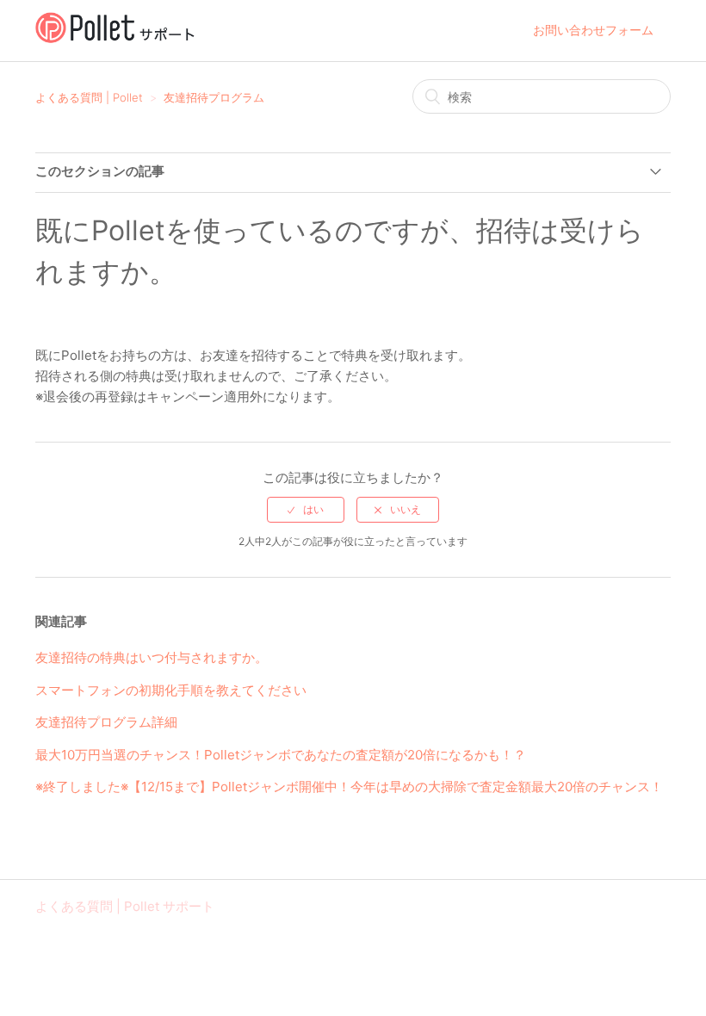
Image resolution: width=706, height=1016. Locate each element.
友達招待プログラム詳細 (106, 722)
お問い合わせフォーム (593, 29)
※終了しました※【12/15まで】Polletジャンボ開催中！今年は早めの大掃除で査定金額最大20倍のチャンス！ (349, 786)
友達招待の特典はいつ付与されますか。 (151, 657)
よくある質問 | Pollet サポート (124, 906)
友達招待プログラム (214, 97)
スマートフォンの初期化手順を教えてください (171, 690)
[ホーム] (115, 39)
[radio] (305, 510)
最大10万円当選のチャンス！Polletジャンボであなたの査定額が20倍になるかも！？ (280, 755)
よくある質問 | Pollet (89, 97)
